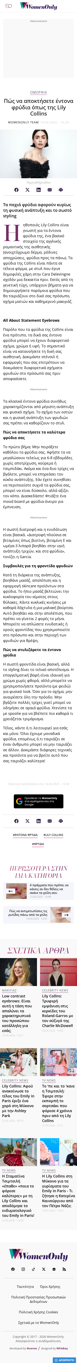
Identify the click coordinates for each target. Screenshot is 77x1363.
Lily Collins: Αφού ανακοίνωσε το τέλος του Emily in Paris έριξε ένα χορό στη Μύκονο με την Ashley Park (18, 1101)
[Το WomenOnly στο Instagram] (23, 1270)
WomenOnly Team (23, 122)
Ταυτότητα (25, 1286)
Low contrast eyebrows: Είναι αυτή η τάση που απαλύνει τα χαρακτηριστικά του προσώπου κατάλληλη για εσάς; (17, 1013)
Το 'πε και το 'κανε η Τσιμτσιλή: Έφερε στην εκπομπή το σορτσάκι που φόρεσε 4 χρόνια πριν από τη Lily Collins (58, 1103)
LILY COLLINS (54, 835)
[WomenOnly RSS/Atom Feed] (64, 1270)
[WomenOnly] (38, 6)
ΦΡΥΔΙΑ (39, 844)
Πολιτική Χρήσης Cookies (38, 1312)
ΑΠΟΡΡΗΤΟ (66, 1360)
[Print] (61, 190)
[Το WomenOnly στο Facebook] (13, 1270)
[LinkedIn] (38, 190)
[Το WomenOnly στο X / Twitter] (43, 1270)
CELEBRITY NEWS (55, 990)
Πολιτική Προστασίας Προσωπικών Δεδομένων (38, 1299)
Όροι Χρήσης (50, 1286)
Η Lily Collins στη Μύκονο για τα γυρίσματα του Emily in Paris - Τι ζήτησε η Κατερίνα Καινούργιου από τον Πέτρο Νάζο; (58, 1191)
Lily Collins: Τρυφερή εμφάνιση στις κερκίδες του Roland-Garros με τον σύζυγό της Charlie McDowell (57, 1010)
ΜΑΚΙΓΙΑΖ (9, 990)
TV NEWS (49, 1080)
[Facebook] (16, 190)
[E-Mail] (50, 190)
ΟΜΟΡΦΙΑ (38, 92)
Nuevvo (32, 1348)
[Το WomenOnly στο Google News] (54, 1270)
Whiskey (62, 1348)
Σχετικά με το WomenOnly (38, 1322)
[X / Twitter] (27, 190)
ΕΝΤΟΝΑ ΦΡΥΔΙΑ (26, 835)
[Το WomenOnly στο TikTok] (33, 1270)
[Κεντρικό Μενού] (8, 6)
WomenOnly (38, 1255)
